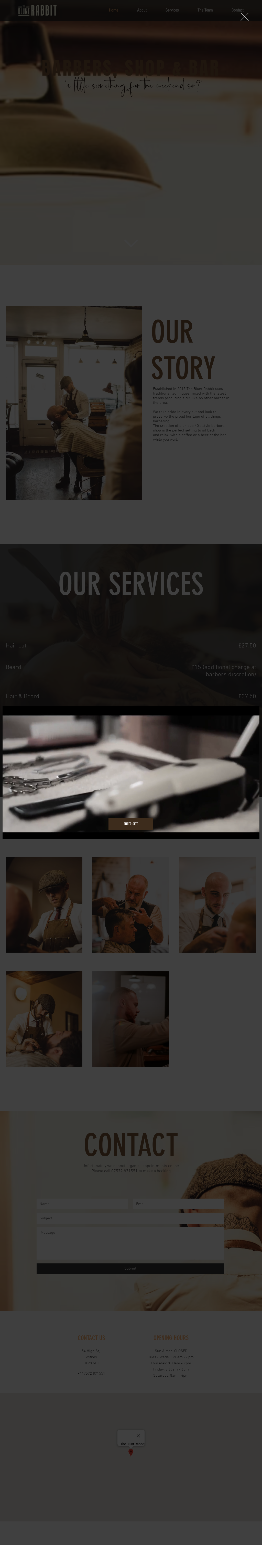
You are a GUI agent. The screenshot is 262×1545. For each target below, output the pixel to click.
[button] (244, 17)
